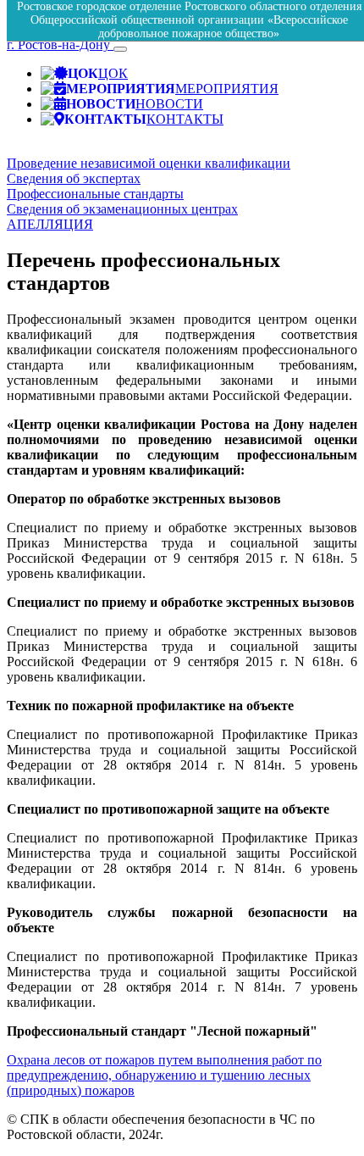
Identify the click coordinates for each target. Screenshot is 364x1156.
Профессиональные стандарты (95, 193)
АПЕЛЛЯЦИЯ (50, 224)
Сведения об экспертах (74, 178)
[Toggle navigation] (120, 49)
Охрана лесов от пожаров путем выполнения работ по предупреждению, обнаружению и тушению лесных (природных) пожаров (164, 1075)
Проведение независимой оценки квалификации (148, 163)
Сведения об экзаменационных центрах (122, 209)
